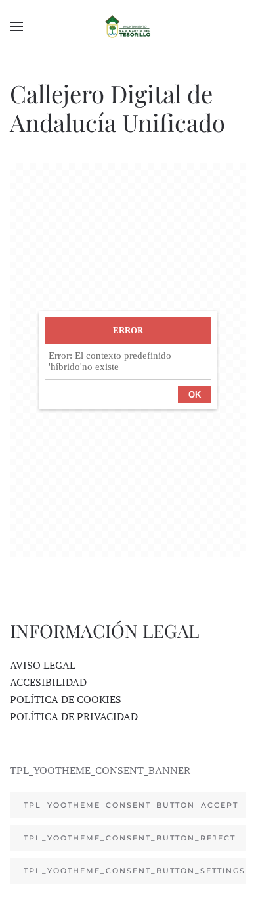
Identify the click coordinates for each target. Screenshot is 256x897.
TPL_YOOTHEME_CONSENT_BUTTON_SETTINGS (134, 870)
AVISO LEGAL (42, 665)
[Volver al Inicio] (128, 26)
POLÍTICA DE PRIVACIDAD (74, 716)
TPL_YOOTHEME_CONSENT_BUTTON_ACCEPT (131, 805)
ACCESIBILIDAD (48, 682)
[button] (16, 26)
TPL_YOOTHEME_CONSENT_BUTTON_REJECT (130, 837)
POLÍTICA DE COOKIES (65, 699)
